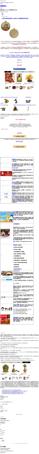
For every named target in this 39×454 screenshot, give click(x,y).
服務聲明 (27, 443)
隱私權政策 (24, 443)
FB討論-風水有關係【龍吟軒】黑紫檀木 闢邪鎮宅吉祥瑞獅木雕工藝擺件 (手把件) (13, 392)
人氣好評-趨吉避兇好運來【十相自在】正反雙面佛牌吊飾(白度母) (15, 18)
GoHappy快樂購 (15, 181)
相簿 (2, 13)
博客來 (13, 186)
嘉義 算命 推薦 (29, 169)
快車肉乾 (15, 317)
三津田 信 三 (2, 103)
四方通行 (15, 245)
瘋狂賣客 (13, 193)
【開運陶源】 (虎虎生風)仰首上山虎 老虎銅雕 (6, 97)
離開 (4, 452)
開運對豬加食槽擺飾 (28, 97)
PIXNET (14, 443)
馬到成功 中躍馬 (15, 97)
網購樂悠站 (3, 6)
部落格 (3, 14)
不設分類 (3, 432)
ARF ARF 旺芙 (14, 167)
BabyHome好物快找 (16, 199)
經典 (14, 241)
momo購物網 (14, 163)
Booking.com (16, 270)
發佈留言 (2, 411)
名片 (2, 15)
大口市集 (17, 304)
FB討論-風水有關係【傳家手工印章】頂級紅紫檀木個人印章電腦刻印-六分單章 (12, 393)
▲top (1, 405)
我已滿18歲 (2, 452)
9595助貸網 (15, 211)
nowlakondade (2, 397)
